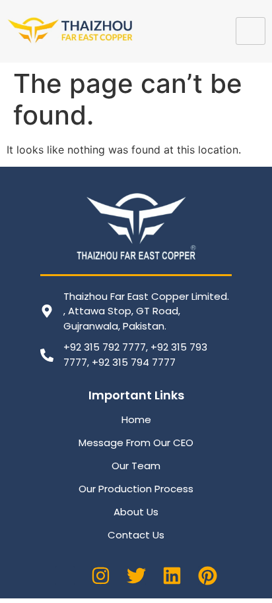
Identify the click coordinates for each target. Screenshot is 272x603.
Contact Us (136, 535)
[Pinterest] (207, 575)
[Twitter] (136, 575)
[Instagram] (100, 575)
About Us (136, 512)
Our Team (136, 466)
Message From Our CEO (136, 442)
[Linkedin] (172, 575)
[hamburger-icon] (250, 31)
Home (136, 419)
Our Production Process (136, 489)
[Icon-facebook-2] (65, 575)
